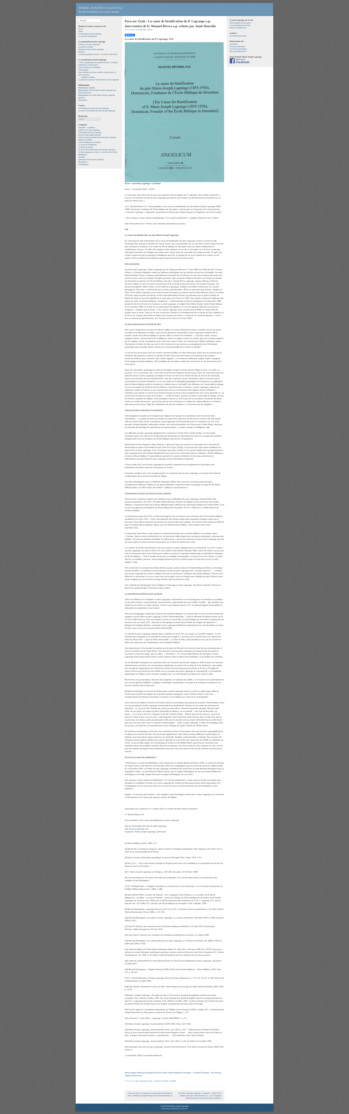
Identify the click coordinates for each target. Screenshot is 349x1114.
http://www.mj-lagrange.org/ (136, 829)
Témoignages (83, 70)
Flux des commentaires (238, 49)
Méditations (82, 155)
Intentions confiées (88, 77)
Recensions (82, 100)
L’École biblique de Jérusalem (89, 67)
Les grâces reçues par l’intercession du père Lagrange (98, 80)
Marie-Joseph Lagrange (100, 8)
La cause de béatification (87, 36)
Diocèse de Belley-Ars (238, 28)
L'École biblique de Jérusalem (89, 142)
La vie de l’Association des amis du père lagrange (96, 111)
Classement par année (238, 36)
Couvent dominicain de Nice (240, 25)
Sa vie (80, 29)
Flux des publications (237, 47)
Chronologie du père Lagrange (89, 34)
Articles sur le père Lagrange (89, 44)
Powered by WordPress (170, 1109)
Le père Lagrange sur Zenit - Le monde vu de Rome (151, 1081)
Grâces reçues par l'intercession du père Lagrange (97, 137)
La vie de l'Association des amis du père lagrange (96, 150)
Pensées (81, 52)
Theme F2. (184, 1109)
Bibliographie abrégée (86, 88)
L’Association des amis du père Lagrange (93, 108)
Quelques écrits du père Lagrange (91, 49)
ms (133, 29)
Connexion (234, 44)
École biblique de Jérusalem (240, 23)
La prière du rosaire (85, 47)
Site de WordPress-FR (238, 51)
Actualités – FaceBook (86, 128)
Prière (80, 31)
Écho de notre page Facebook (89, 135)
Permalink (172, 1081)
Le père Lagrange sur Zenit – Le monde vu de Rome (97, 54)
